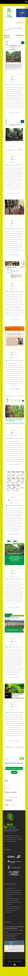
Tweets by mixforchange (11, 797)
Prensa (8, 785)
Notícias (15, 79)
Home (5, 28)
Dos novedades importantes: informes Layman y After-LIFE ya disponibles (13, 908)
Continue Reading (14, 113)
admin (6, 37)
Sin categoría (17, 500)
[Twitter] (15, 965)
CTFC (9, 961)
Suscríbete (14, 772)
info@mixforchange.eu (10, 938)
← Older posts (8, 747)
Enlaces (8, 788)
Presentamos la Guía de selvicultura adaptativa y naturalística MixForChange (13, 900)
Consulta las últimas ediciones (14, 768)
